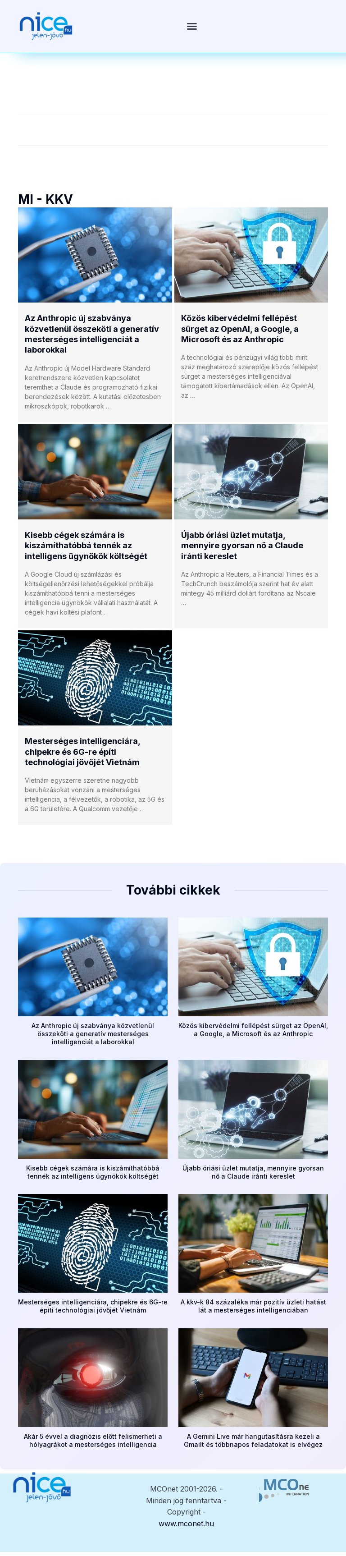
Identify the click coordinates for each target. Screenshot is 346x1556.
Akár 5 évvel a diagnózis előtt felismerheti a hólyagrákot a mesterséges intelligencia (93, 1440)
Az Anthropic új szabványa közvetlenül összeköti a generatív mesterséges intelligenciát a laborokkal (93, 1034)
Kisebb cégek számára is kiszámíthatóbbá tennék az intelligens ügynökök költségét (86, 545)
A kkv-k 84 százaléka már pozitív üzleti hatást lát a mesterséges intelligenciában (253, 1306)
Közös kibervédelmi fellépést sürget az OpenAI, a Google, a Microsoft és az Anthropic (240, 328)
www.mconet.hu (186, 1523)
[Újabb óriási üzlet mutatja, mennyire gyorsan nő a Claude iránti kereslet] (251, 471)
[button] (192, 26)
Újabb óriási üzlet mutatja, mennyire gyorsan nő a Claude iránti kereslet (242, 545)
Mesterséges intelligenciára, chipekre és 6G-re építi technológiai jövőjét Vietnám (82, 751)
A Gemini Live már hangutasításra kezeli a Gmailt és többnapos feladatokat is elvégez (253, 1440)
